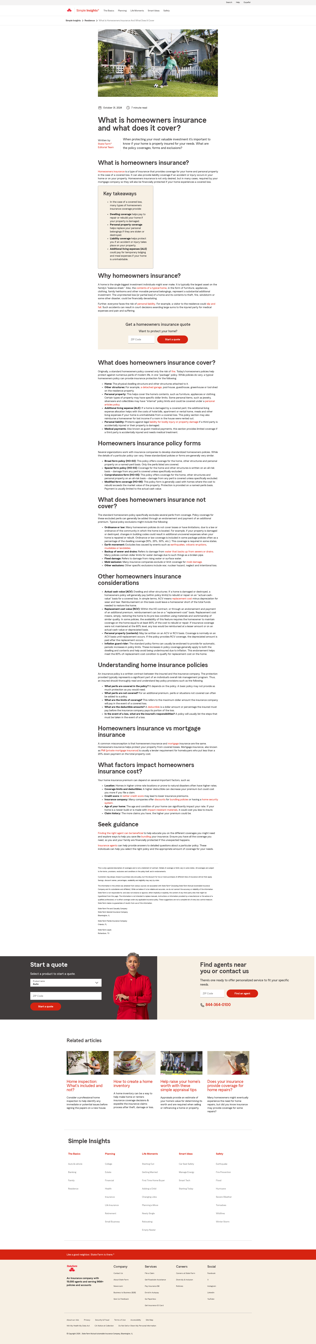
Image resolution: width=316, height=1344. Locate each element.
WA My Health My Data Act (78, 1326)
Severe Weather (224, 1197)
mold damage (194, 562)
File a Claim (149, 1273)
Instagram (211, 1286)
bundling (146, 836)
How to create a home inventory (133, 1084)
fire (173, 371)
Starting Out (148, 1164)
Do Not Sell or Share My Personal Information (137, 1326)
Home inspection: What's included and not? (85, 1086)
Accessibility (136, 1320)
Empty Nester (149, 1230)
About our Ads (73, 1320)
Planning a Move (150, 1205)
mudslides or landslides (117, 548)
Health (108, 1189)
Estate (108, 1172)
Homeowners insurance (111, 171)
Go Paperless (150, 1299)
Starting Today (186, 1189)
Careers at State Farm (185, 1273)
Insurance (110, 1197)
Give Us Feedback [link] (121, 1299)
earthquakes (177, 544)
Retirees (179, 1286)
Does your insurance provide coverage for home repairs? (225, 1086)
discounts (160, 799)
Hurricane (221, 1189)
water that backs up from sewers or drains (189, 551)
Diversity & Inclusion (184, 1280)
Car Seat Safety (186, 1164)
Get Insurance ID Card (154, 1305)
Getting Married (150, 1172)
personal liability (146, 304)
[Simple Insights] (88, 12)
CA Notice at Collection (104, 1326)
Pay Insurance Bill (152, 1286)
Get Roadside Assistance (155, 1280)
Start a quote (172, 339)
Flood (218, 1180)
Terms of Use (120, 1320)
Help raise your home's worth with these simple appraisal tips (180, 1086)
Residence (73, 1189)
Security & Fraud (102, 1320)
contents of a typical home (151, 288)
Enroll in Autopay (152, 1293)
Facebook (211, 1273)
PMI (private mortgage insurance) (119, 750)
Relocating (147, 1222)
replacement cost (182, 598)
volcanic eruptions (196, 544)
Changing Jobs (149, 1197)
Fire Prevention (223, 1172)
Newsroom (118, 1286)
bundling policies (179, 799)
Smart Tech (184, 1180)
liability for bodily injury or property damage (174, 422)
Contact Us (118, 1273)
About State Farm (121, 1280)
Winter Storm (222, 1222)
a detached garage (151, 387)
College (108, 1164)
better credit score (133, 796)
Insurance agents (107, 845)
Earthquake (221, 1164)
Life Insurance (112, 1205)
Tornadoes (221, 1205)
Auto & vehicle (75, 1164)
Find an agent (242, 993)
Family (71, 1180)
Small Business (112, 1222)
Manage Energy (186, 1172)
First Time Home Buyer (153, 1180)
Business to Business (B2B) (125, 1293)
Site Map (149, 1320)
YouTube (210, 1299)
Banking (72, 1172)
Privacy (87, 1320)
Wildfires (220, 1213)
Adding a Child (149, 1189)
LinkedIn (210, 1293)
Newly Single (148, 1213)
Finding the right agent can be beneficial (120, 833)
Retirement (110, 1213)
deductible (154, 707)
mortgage (173, 743)
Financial (109, 1180)
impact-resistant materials (162, 810)
